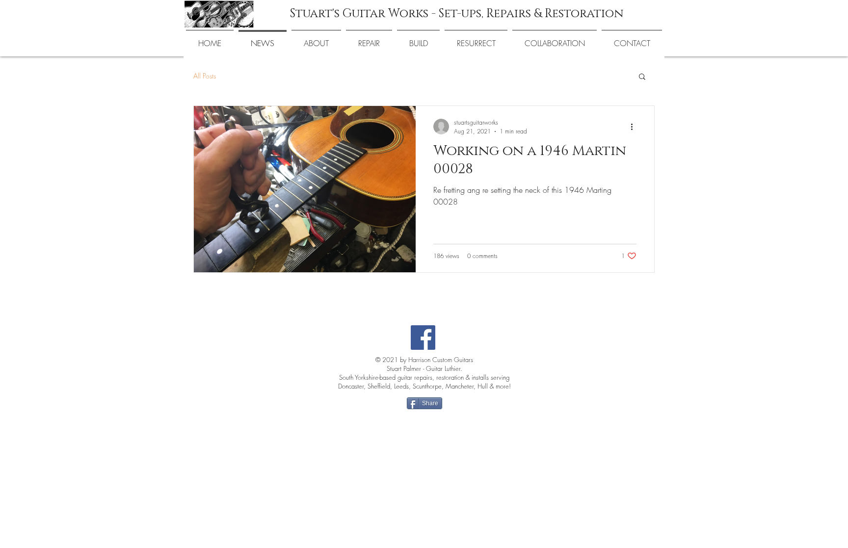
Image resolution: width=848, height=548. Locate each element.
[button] (642, 77)
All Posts (204, 75)
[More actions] (635, 126)
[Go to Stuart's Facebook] (423, 337)
